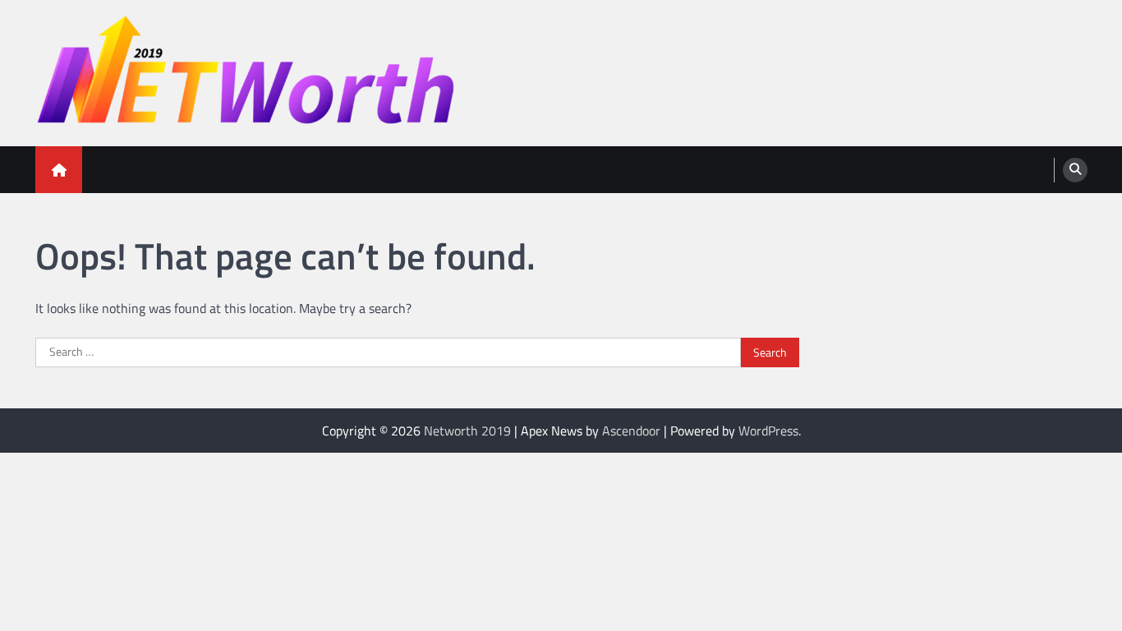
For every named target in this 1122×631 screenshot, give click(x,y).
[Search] (1075, 170)
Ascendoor (631, 430)
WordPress (768, 430)
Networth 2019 (467, 430)
